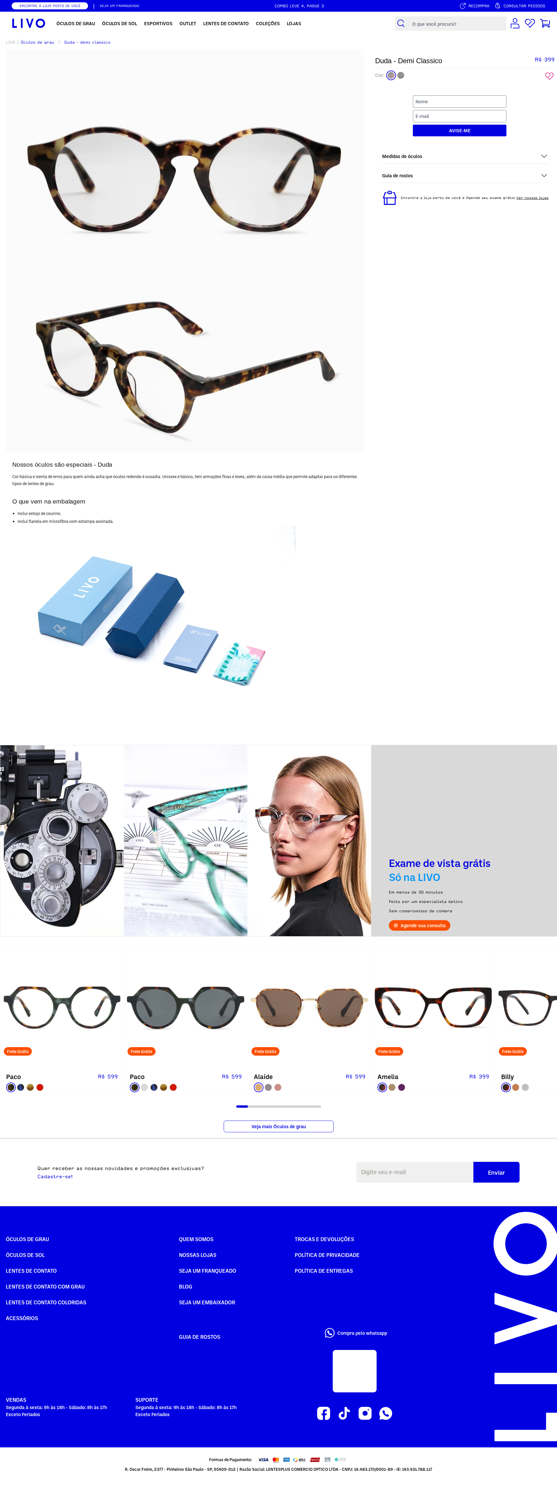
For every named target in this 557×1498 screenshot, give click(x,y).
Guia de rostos (199, 1336)
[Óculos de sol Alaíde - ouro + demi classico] (309, 1008)
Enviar (496, 1172)
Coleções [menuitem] (268, 23)
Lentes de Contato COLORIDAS (46, 1302)
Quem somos (196, 1239)
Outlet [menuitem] (188, 23)
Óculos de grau (37, 42)
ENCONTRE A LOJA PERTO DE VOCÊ (50, 6)
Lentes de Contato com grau (45, 1286)
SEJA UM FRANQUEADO (119, 6)
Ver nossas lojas (532, 198)
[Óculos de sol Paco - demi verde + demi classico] (185, 1008)
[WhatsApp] (386, 1414)
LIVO (10, 42)
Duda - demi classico (87, 42)
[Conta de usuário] (515, 23)
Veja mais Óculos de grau (278, 1126)
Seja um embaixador (207, 1302)
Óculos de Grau (27, 1239)
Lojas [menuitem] (294, 23)
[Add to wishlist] (549, 76)
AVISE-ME (459, 130)
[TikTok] (344, 1414)
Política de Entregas (324, 1270)
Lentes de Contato (31, 1270)
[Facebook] (323, 1414)
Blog (185, 1286)
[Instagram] (365, 1414)
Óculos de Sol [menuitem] (119, 23)
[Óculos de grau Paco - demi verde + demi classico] (62, 1008)
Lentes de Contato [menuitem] (226, 23)
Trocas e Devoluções (324, 1239)
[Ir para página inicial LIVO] (28, 23)
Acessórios (22, 1318)
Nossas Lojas (197, 1254)
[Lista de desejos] (530, 23)
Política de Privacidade (327, 1254)
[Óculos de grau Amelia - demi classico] (433, 1008)
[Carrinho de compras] (545, 23)
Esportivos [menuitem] (158, 23)
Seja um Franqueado (207, 1270)
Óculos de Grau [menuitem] (75, 23)
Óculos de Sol (25, 1254)
